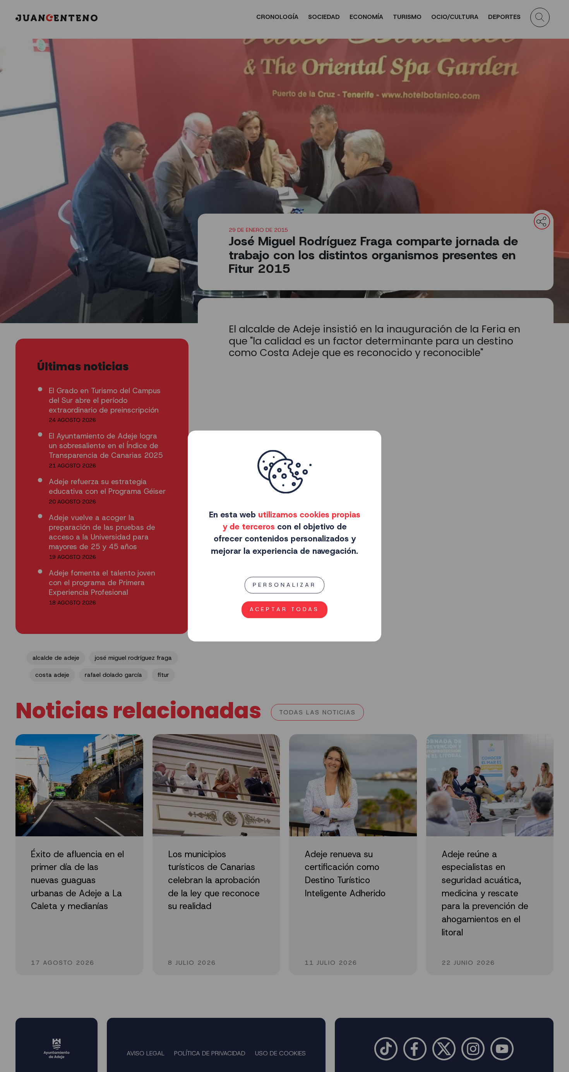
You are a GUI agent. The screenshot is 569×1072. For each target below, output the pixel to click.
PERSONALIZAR (284, 585)
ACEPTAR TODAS (284, 609)
